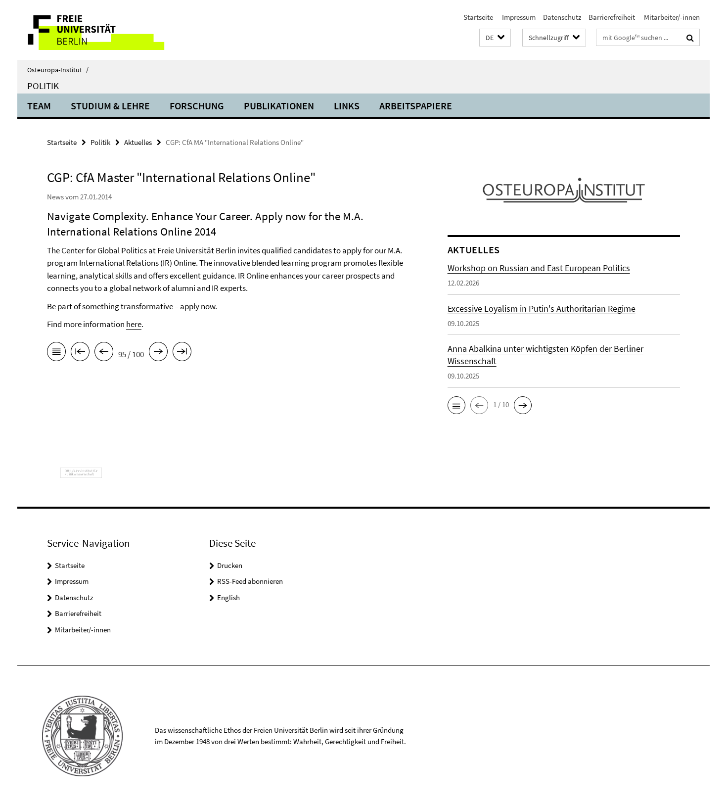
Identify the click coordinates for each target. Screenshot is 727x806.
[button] (495, 38)
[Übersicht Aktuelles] (56, 353)
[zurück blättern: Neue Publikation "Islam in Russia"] (103, 353)
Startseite (478, 17)
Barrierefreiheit (612, 17)
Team (39, 105)
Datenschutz (562, 17)
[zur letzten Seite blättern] (182, 353)
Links (347, 105)
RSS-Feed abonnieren (250, 581)
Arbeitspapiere (415, 105)
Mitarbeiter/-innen (671, 17)
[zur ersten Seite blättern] (80, 353)
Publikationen (279, 105)
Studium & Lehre (110, 105)
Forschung (197, 105)
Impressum (518, 17)
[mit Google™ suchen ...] (690, 38)
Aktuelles (138, 142)
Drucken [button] (229, 565)
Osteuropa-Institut (58, 69)
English (228, 597)
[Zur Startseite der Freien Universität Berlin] (100, 30)
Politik (43, 86)
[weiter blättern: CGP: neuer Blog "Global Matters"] (158, 353)
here (133, 324)
